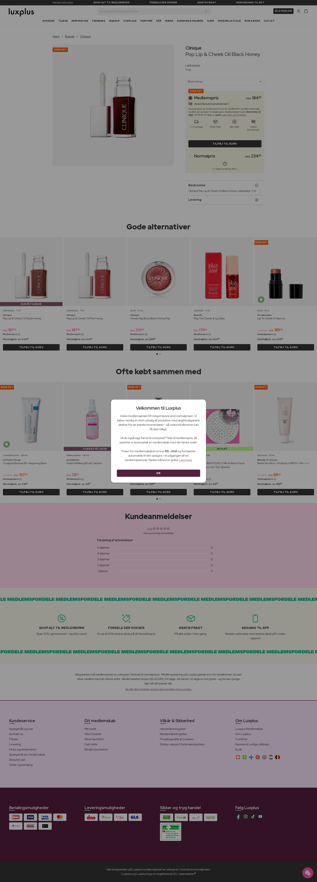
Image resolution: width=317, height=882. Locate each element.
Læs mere (185, 460)
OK (158, 473)
